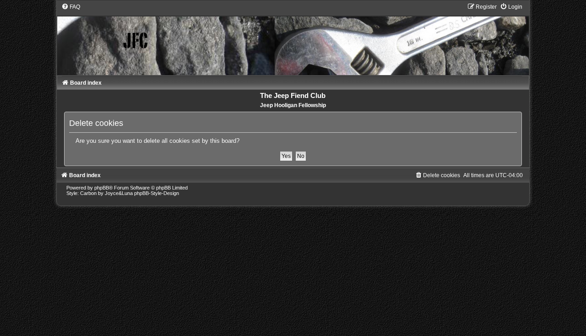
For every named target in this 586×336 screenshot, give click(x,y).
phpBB (101, 187)
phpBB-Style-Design (156, 193)
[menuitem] (70, 7)
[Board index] (293, 39)
